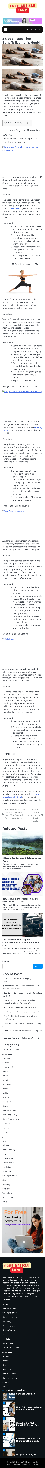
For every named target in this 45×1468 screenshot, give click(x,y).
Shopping (6, 1184)
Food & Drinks (8, 1101)
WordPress (35, 1464)
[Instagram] (35, 29)
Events (5, 1088)
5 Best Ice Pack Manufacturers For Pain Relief (20, 1007)
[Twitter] (28, 29)
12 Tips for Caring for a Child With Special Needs (29, 1447)
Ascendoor (16, 1464)
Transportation (8, 1197)
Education (6, 1080)
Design (5, 1075)
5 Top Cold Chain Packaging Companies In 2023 (21, 1012)
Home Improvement (10, 1119)
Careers (5, 1062)
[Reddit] (39, 29)
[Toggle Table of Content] (26, 123)
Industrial (6, 1123)
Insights (5, 1128)
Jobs (4, 1136)
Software (6, 1188)
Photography (7, 1158)
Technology (7, 1193)
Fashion (5, 1093)
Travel (4, 1202)
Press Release (8, 1162)
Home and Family (9, 1115)
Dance (5, 1071)
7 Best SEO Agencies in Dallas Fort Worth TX (20, 1038)
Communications (9, 1067)
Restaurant (6, 1171)
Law (4, 1141)
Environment (7, 1084)
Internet (5, 1132)
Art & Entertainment (10, 1049)
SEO (4, 1180)
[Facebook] (31, 29)
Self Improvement (9, 1175)
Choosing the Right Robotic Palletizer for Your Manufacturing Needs (27, 1418)
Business (6, 1058)
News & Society (8, 1149)
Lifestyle (5, 1145)
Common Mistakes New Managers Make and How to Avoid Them (28, 1432)
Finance (5, 1097)
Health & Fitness (9, 1110)
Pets (4, 1154)
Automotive (7, 1054)
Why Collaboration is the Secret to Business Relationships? (29, 1401)
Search (5, 961)
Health (5, 1106)
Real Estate (6, 1167)
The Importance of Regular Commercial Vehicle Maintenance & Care (20, 942)
